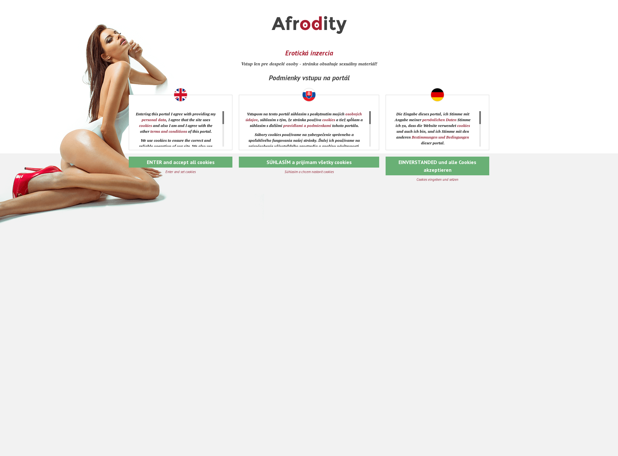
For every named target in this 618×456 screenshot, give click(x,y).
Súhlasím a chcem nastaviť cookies (309, 172)
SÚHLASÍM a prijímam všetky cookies (309, 162)
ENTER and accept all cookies (181, 162)
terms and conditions (168, 131)
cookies (145, 125)
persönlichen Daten (439, 119)
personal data (154, 119)
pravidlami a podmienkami (307, 125)
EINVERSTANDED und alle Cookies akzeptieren (437, 166)
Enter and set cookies (180, 172)
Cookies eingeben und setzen (437, 179)
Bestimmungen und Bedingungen (440, 137)
